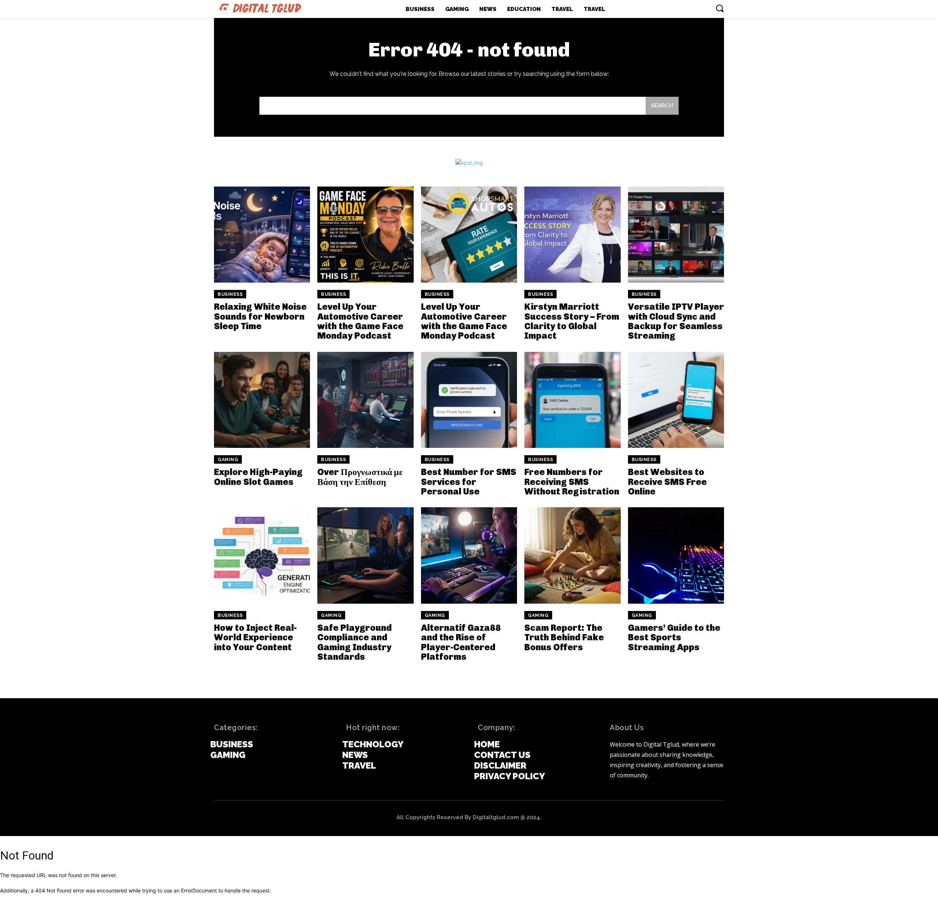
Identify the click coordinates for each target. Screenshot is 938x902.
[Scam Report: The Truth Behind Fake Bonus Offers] (572, 555)
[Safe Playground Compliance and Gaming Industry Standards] (365, 555)
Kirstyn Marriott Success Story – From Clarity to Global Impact (571, 321)
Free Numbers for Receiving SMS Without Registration (571, 482)
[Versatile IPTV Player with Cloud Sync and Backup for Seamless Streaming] (676, 235)
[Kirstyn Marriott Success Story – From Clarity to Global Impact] (572, 235)
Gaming (228, 459)
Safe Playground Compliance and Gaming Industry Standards (354, 642)
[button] (719, 8)
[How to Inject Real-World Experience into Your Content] (262, 555)
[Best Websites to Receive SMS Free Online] (676, 400)
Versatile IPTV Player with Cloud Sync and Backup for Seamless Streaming (676, 321)
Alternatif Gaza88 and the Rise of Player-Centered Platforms (461, 642)
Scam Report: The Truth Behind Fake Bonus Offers (564, 637)
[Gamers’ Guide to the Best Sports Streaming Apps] (676, 555)
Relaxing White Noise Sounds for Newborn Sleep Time (260, 316)
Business (230, 294)
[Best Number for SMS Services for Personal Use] (469, 400)
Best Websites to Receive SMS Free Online (667, 482)
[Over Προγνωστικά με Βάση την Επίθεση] (365, 400)
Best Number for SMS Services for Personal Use (468, 482)
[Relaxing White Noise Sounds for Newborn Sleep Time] (262, 235)
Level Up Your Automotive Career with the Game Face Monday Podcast (360, 321)
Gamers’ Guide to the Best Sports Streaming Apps (674, 637)
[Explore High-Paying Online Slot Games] (262, 400)
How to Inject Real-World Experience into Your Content (255, 637)
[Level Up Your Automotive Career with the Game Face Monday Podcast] (365, 235)
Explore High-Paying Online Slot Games (258, 477)
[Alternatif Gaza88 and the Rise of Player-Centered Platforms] (469, 555)
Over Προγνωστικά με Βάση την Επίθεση (360, 477)
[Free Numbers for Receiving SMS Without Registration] (572, 400)
